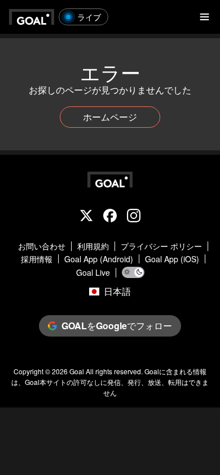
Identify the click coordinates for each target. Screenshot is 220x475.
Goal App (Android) (98, 259)
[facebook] (110, 216)
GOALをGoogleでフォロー (116, 325)
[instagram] (134, 216)
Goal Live (93, 272)
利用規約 (93, 246)
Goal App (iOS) (172, 259)
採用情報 (36, 259)
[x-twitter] (86, 216)
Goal (76, 371)
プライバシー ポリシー (161, 246)
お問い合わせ (41, 246)
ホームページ (110, 116)
